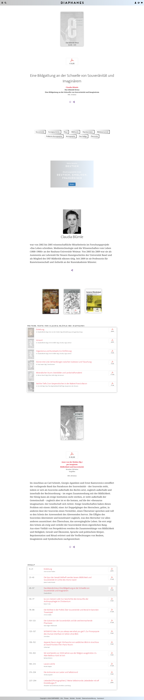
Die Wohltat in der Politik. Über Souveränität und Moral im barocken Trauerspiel (71, 611)
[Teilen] (73, 102)
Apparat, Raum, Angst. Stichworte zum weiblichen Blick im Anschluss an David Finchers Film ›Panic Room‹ (71, 643)
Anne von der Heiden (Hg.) (72, 462)
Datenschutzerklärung (89, 698)
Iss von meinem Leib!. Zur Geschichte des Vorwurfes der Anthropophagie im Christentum (66, 600)
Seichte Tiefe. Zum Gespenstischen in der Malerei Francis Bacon (61, 383)
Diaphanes (72, 2)
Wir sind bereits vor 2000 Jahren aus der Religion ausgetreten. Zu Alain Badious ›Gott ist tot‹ (70, 654)
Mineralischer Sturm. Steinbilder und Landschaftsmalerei (59, 372)
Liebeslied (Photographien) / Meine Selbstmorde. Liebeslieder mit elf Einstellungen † (71, 682)
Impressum (100, 698)
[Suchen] (5, 2)
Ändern (72, 184)
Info (61, 698)
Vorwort (39, 340)
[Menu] (2, 2)
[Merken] (70, 102)
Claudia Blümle (72, 87)
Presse (66, 698)
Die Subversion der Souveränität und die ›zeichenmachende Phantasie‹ (68, 622)
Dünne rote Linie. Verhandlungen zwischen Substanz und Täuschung (64, 362)
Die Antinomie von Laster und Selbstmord (61, 672)
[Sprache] (138, 2)
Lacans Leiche (49, 664)
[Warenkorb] (142, 2)
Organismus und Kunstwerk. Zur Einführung (54, 351)
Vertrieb (72, 698)
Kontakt (78, 698)
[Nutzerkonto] (135, 2)
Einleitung (40, 329)
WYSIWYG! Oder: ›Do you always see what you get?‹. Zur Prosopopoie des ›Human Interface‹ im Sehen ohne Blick (71, 633)
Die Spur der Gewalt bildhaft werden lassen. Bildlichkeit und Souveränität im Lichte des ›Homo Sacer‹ (67, 579)
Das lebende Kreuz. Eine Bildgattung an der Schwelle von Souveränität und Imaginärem (66, 589)
